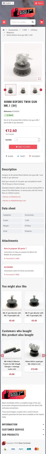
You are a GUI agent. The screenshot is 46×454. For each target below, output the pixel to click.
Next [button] (43, 355)
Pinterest (35, 156)
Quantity (8, 140)
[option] (12, 307)
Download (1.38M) (11, 275)
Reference (8, 111)
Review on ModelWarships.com (14, 201)
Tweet (22, 156)
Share (10, 156)
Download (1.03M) (11, 258)
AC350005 (8, 267)
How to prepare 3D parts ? (15, 248)
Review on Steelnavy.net (12, 197)
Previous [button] (2, 355)
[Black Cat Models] (23, 12)
